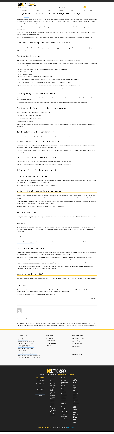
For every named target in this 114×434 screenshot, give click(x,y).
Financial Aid (63, 392)
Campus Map (52, 401)
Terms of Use (63, 427)
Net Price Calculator (75, 383)
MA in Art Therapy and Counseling (26, 341)
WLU (56, 371)
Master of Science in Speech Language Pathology (29, 357)
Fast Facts (62, 389)
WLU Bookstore (50, 338)
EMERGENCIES (70, 427)
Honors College (63, 407)
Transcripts (76, 414)
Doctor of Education (23, 340)
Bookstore (52, 395)
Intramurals (64, 416)
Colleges (52, 408)
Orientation (48, 345)
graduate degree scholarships (31, 21)
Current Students (52, 414)
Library (63, 417)
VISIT (73, 351)
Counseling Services (53, 411)
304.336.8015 (77, 346)
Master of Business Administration (26, 346)
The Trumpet (75, 417)
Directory (63, 380)
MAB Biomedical (22, 350)
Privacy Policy (56, 427)
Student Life (75, 410)
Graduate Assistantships (51, 343)
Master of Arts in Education (24, 345)
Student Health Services (75, 406)
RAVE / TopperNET (75, 391)
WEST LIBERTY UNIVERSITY (45, 427)
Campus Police (52, 404)
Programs (20, 338)
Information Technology (64, 410)
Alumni (52, 387)
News (74, 385)
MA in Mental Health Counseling (25, 343)
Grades (63, 401)
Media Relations (75, 380)
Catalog (52, 406)
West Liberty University (27, 5)
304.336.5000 (40, 388)
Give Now (63, 399)
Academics (53, 383)
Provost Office (75, 388)
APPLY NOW (51, 390)
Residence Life (75, 400)
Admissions (53, 385)
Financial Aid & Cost (50, 340)
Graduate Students (63, 404)
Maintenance (64, 419)
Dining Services (63, 378)
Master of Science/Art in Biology (25, 348)
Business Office (52, 398)
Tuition (47, 342)
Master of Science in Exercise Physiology (27, 354)
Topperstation (56, 0)
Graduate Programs (22, 7)
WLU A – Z (52, 378)
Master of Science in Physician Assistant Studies (29, 355)
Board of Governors (53, 393)
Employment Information (64, 383)
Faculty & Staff (63, 386)
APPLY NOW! (62, 7)
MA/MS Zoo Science (23, 352)
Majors (74, 377)
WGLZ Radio (74, 422)
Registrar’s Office (75, 394)
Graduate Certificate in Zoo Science (26, 359)
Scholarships (76, 403)
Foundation (64, 395)
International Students (64, 414)
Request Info (75, 397)
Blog (96, 298)
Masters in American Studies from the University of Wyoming (66, 323)
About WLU (51, 381)
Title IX (74, 412)
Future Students (63, 397)
